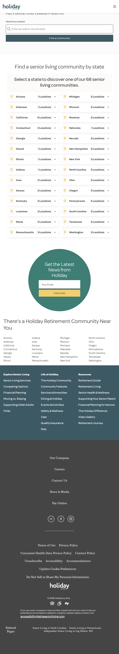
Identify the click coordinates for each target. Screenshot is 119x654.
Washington (95, 360)
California (8, 345)
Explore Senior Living (16, 374)
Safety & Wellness (52, 411)
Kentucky (37, 349)
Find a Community (59, 38)
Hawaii (7, 356)
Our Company (59, 458)
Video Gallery (86, 417)
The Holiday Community (56, 380)
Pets (43, 429)
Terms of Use (46, 545)
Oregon (93, 345)
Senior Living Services (17, 380)
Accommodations (78, 561)
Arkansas (8, 341)
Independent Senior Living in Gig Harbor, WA (68, 631)
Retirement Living (89, 386)
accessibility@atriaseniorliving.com (42, 616)
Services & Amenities (54, 392)
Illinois (6, 360)
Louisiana (37, 353)
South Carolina (97, 353)
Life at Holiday (49, 374)
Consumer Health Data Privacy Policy (46, 553)
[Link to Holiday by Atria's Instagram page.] (71, 519)
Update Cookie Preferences (57, 569)
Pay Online (59, 503)
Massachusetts (40, 360)
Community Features (54, 386)
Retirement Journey (90, 423)
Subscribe (59, 293)
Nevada (64, 353)
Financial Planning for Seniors (96, 405)
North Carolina (97, 338)
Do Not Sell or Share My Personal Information (57, 577)
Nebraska (65, 349)
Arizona (7, 338)
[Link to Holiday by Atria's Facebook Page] (61, 519)
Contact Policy (85, 553)
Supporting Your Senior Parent (97, 399)
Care (44, 417)
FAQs (6, 411)
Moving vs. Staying (14, 399)
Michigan (65, 338)
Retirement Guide (89, 380)
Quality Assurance (52, 423)
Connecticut (10, 349)
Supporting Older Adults (18, 405)
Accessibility (54, 561)
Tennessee (94, 356)
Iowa (34, 341)
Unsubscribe (33, 561)
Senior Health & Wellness (93, 392)
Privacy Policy (68, 545)
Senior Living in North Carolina (49, 627)
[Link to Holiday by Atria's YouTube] (51, 519)
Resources (84, 374)
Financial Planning (14, 392)
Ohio (91, 341)
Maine (35, 356)
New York (65, 360)
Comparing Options (15, 386)
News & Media (59, 492)
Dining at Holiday (51, 399)
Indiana (36, 338)
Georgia (7, 353)
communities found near (35, 18)
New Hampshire (68, 356)
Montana (65, 345)
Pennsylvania (96, 349)
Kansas (36, 345)
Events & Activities (52, 405)
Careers (59, 469)
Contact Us (59, 480)
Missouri (64, 341)
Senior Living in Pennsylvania (85, 627)
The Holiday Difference (92, 411)
